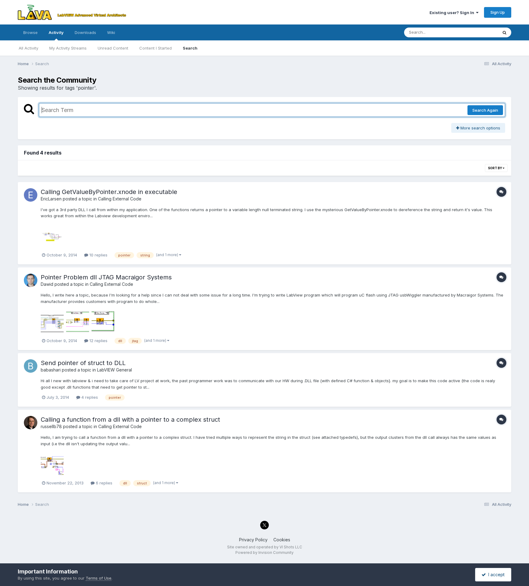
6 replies (103, 482)
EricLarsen (51, 198)
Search (190, 48)
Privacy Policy (253, 539)
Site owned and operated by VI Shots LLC (264, 547)
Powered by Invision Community (264, 552)
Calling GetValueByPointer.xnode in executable (109, 192)
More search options (479, 127)
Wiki (111, 32)
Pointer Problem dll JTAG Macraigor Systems (106, 277)
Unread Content (113, 48)
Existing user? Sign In (453, 12)
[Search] (504, 32)
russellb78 (51, 426)
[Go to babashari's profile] (30, 366)
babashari (51, 369)
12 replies (97, 340)
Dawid (47, 284)
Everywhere (479, 32)
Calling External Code (119, 198)
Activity (56, 32)
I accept (495, 574)
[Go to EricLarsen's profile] (30, 195)
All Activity (28, 48)
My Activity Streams (68, 48)
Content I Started (155, 48)
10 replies (97, 254)
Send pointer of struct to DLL (83, 363)
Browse (30, 32)
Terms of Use (98, 578)
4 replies (89, 397)
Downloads (85, 32)
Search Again (485, 110)
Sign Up (497, 12)
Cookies (281, 539)
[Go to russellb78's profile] (30, 422)
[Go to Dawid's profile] (30, 280)
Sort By (495, 168)
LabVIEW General (114, 369)
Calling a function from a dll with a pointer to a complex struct (130, 419)
